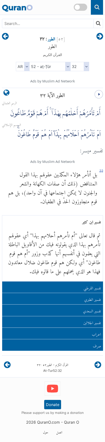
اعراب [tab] (96, 333)
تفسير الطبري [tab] (92, 298)
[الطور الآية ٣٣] (5, 36)
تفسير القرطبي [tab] (92, 287)
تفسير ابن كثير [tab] (91, 221)
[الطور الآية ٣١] (99, 36)
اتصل (59, 431)
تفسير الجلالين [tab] (92, 322)
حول (45, 431)
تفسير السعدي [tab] (92, 310)
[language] (6, 94)
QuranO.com (48, 422)
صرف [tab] (97, 345)
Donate (52, 404)
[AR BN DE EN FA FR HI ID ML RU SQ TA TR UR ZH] (22, 66)
